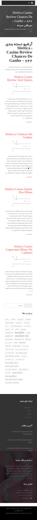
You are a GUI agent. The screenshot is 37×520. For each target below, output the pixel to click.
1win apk (13, 319)
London (23, 329)
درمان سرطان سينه (20, 359)
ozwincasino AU (19, 339)
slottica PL (16, 346)
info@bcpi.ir (26, 498)
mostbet (19, 333)
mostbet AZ (9, 336)
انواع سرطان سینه (9, 352)
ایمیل (29, 411)
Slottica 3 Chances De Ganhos (18, 136)
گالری (29, 414)
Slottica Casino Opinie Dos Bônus (18, 191)
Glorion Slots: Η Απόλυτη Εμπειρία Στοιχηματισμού (22, 433)
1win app (20, 319)
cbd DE (17, 329)
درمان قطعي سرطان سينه (11, 369)
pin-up (28, 339)
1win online (26, 323)
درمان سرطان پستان (11, 366)
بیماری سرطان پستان (21, 353)
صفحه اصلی (29, 29)
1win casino (9, 323)
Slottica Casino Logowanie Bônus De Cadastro (19, 250)
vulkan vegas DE (9, 349)
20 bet (7, 326)
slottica (22, 343)
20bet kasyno (27, 326)
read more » (29, 122)
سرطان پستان (10, 376)
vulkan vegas (25, 346)
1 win (7, 319)
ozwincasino (8, 339)
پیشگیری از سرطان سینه (12, 382)
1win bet (28, 319)
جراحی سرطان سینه (9, 359)
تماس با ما (28, 417)
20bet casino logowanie (16, 326)
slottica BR (8, 346)
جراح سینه (23, 356)
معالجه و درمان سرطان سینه (14, 379)
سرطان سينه (8, 372)
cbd (12, 329)
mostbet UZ (22, 336)
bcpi (13, 84)
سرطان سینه (17, 373)
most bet (28, 333)
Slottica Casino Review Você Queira (19, 79)
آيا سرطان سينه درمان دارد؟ (21, 349)
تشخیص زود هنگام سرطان (12, 356)
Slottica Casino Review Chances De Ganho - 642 (21, 88)
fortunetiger (15, 91)
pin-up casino (8, 342)
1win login (18, 323)
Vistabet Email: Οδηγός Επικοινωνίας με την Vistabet (19, 450)
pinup (15, 343)
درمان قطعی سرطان (23, 369)
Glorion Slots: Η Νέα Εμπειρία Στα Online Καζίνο (20, 441)
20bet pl (7, 329)
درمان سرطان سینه (11, 363)
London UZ (9, 333)
